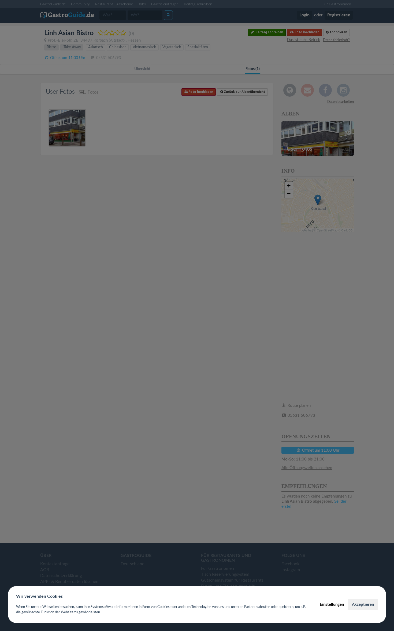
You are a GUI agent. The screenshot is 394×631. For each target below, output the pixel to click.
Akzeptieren (363, 605)
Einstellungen (332, 605)
